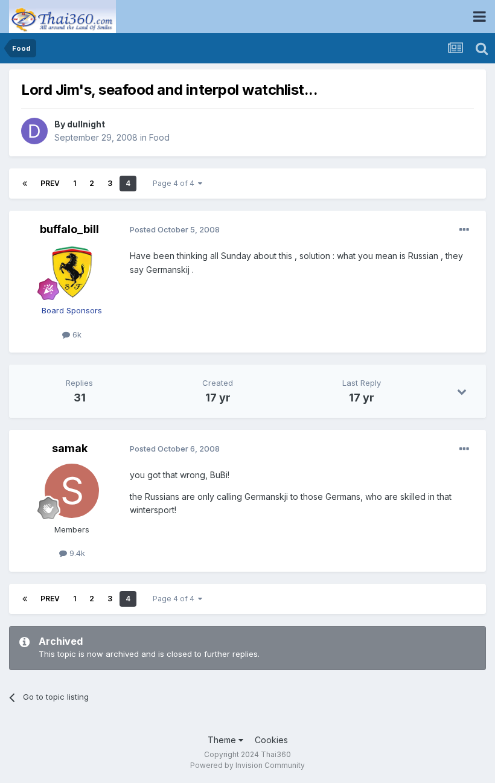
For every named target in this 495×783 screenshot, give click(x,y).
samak (70, 448)
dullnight (86, 124)
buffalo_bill (69, 229)
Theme (223, 740)
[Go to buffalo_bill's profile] (72, 271)
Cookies (271, 740)
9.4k (76, 553)
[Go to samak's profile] (72, 491)
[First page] (24, 183)
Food (159, 137)
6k (75, 334)
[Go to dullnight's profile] (34, 131)
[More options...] (464, 230)
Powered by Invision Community (247, 765)
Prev (50, 183)
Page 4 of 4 (175, 183)
